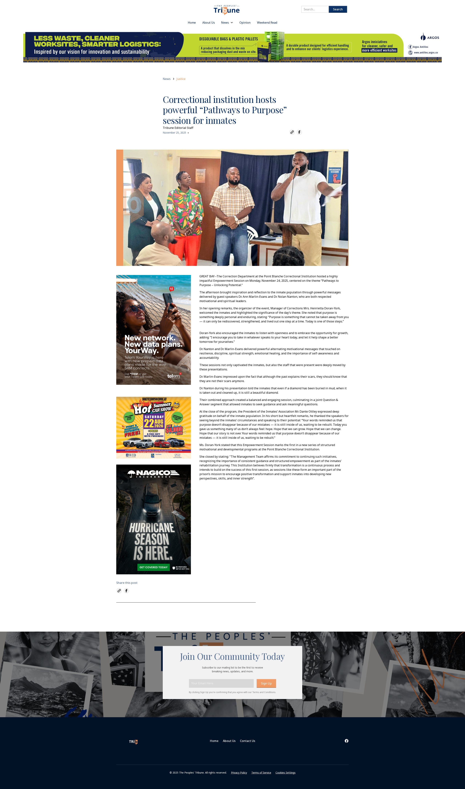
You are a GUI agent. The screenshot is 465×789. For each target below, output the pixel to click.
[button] (227, 22)
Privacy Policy (239, 772)
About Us (229, 741)
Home (214, 741)
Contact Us (247, 741)
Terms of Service (261, 772)
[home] (227, 8)
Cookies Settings (286, 772)
